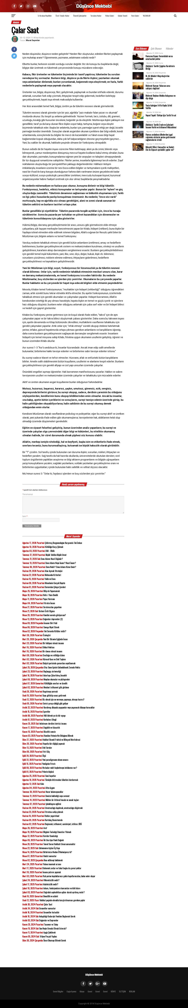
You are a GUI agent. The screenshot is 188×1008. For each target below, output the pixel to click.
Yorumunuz (27, 494)
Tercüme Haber (95, 15)
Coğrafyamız (71, 991)
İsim (25, 516)
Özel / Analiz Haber (62, 15)
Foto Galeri (135, 15)
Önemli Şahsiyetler (80, 15)
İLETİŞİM (122, 991)
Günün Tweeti (122, 15)
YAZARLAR (146, 15)
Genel (90, 991)
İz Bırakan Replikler (45, 15)
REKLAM (132, 991)
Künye (82, 991)
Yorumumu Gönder (31, 526)
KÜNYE (113, 991)
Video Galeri (109, 15)
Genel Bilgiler (58, 991)
